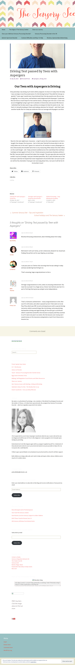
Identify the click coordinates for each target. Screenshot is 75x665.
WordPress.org (8, 650)
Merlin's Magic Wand (17, 565)
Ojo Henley (13, 240)
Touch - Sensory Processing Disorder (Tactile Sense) (26, 373)
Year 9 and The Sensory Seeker (20, 512)
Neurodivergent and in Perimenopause (22, 510)
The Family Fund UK (17, 561)
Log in (5, 642)
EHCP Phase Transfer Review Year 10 (22, 518)
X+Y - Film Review (16, 367)
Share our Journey (37, 29)
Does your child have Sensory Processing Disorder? (16, 34)
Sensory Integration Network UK (20, 559)
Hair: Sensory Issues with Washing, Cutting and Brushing (27, 384)
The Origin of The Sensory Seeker (18, 29)
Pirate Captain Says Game (19, 364)
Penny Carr (13, 305)
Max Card (14, 568)
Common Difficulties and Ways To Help (32, 38)
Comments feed (8, 647)
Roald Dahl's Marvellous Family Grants (22, 566)
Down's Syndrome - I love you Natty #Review (24, 390)
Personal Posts (26, 79)
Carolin (12, 255)
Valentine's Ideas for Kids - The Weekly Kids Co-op (25, 387)
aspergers (36, 79)
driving (41, 79)
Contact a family (16, 557)
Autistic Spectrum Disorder (9, 38)
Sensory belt (15, 563)
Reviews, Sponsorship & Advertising (57, 38)
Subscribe (17, 495)
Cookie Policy (33, 662)
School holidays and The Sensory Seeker (49, 215)
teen (45, 79)
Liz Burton (12, 269)
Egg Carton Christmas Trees (19, 375)
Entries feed (7, 644)
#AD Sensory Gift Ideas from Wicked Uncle (23, 521)
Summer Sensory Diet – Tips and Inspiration (26, 212)
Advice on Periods (17, 370)
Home (3, 29)
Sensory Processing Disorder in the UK (46, 34)
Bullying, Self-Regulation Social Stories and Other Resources (28, 378)
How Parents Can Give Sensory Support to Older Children (27, 515)
